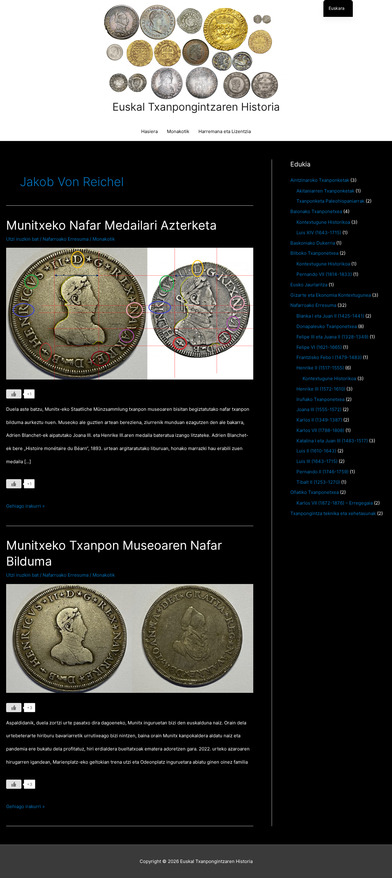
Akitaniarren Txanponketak (325, 191)
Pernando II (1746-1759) (322, 472)
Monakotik (178, 131)
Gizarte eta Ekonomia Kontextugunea (330, 295)
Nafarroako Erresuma (66, 239)
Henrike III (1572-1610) (320, 389)
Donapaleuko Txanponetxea (326, 326)
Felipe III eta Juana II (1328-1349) (332, 337)
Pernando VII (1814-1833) (324, 274)
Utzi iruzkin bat (22, 239)
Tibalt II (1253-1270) (318, 482)
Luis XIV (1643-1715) (318, 232)
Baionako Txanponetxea (316, 211)
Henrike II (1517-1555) (320, 368)
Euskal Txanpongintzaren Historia (196, 106)
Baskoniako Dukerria (312, 243)
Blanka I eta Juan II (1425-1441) (330, 316)
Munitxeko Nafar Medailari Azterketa (111, 225)
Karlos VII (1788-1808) (320, 430)
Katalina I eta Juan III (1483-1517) (332, 441)
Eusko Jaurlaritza (308, 285)
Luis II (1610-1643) (316, 451)
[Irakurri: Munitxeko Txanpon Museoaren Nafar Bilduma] (129, 638)
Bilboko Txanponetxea (314, 253)
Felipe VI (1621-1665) (319, 347)
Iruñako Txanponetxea (320, 399)
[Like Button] (13, 394)
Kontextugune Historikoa (323, 222)
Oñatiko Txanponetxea (314, 492)
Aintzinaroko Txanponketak (319, 180)
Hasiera (149, 131)
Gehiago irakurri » (25, 508)
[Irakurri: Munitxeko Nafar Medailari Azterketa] (129, 313)
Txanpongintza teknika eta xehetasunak (333, 513)
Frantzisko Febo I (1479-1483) (329, 357)
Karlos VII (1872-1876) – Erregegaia (334, 503)
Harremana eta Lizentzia (224, 131)
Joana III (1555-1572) (318, 409)
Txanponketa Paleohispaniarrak (330, 201)
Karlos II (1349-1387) (319, 420)
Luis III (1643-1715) (316, 461)
